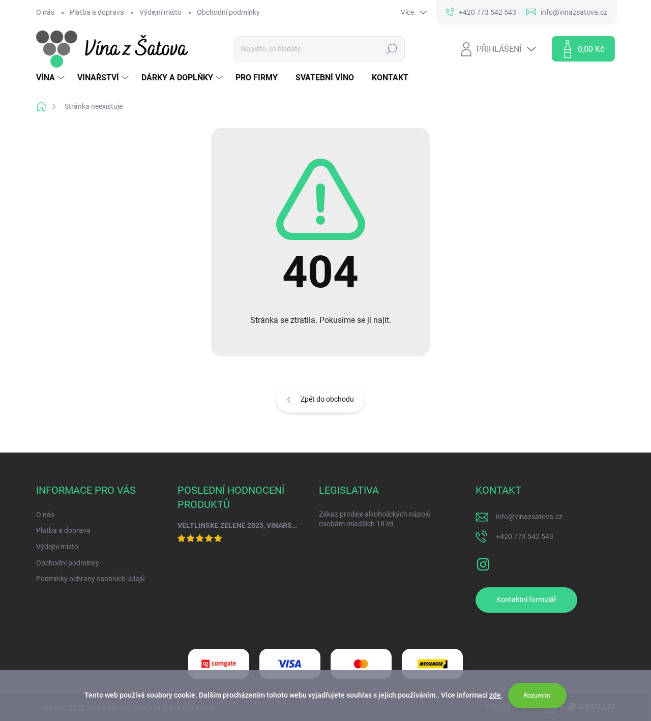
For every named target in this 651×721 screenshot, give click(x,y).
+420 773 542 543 (524, 536)
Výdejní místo (160, 12)
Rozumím (537, 695)
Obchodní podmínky (228, 12)
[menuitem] (51, 78)
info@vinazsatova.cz (529, 517)
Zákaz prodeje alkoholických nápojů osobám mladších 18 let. (375, 519)
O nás (45, 12)
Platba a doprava (97, 12)
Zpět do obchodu (327, 399)
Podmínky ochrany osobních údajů (90, 579)
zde (495, 695)
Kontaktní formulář (526, 599)
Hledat (391, 49)
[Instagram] (483, 562)
